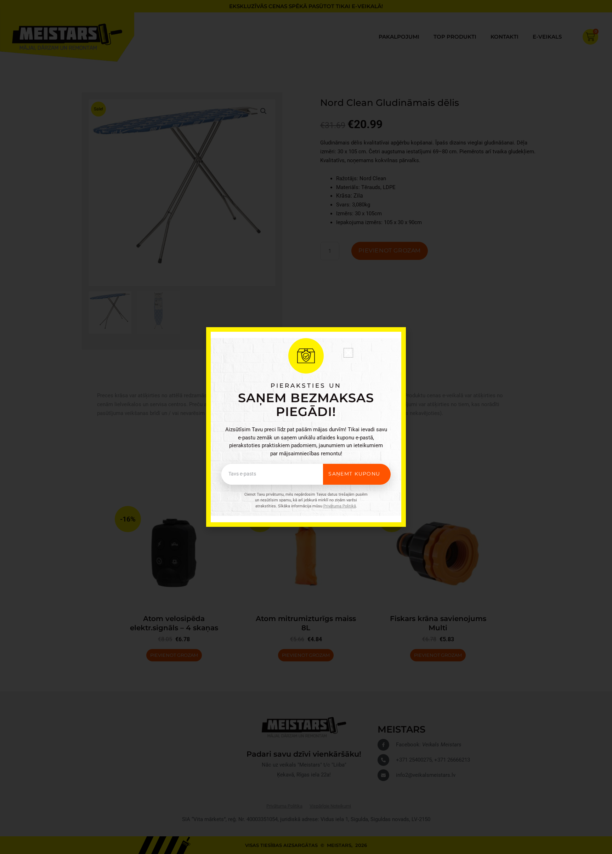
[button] (348, 353)
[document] (306, 427)
